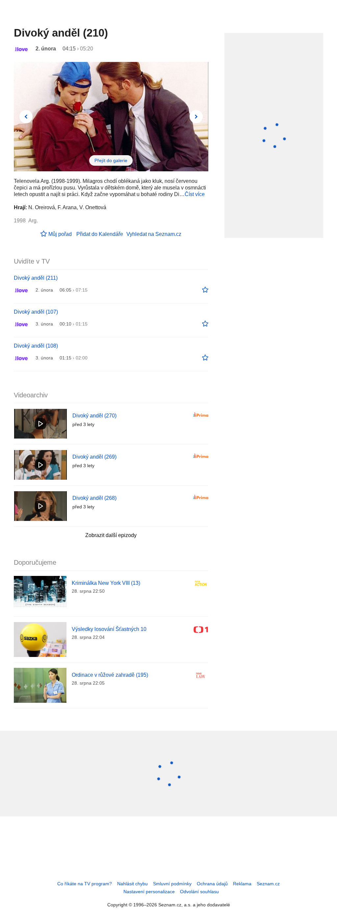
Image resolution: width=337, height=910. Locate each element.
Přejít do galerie (110, 160)
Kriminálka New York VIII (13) (106, 583)
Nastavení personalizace (149, 891)
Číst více (195, 194)
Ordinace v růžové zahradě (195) (110, 675)
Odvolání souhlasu (199, 891)
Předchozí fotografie (26, 116)
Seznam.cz (268, 883)
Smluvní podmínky (172, 883)
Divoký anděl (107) (36, 312)
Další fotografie (196, 116)
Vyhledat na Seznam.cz (153, 234)
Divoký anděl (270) (94, 415)
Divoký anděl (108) (36, 346)
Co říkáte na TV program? (84, 883)
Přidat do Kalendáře (99, 234)
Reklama (242, 883)
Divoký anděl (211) (36, 278)
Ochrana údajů (212, 883)
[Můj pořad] (205, 290)
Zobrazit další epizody (111, 535)
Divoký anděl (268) (94, 498)
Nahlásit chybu (132, 883)
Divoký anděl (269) (94, 457)
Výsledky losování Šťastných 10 (109, 629)
